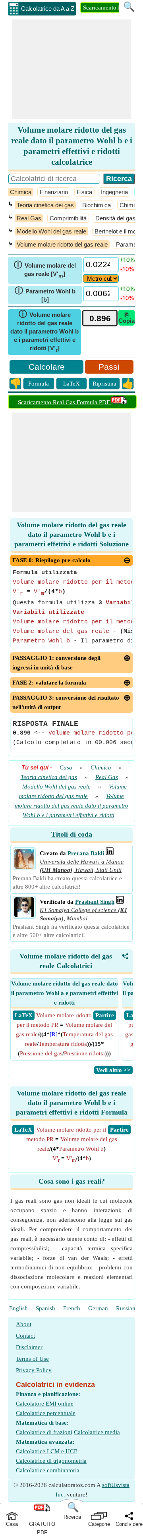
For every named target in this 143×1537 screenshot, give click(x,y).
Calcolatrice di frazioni (44, 1432)
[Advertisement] (71, 69)
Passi (109, 366)
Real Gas (29, 218)
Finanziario (54, 192)
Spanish (45, 1308)
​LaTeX (23, 1129)
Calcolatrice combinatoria (47, 1470)
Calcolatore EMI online (44, 1403)
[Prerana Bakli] (24, 867)
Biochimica (96, 205)
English (18, 1308)
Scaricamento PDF (106, 7)
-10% (127, 269)
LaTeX (71, 383)
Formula (38, 383)
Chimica (20, 192)
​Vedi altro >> (113, 1070)
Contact (25, 1336)
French (71, 1308)
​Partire (119, 1129)
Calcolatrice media (97, 1432)
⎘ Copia (126, 317)
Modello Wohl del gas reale (51, 231)
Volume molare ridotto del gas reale (62, 244)
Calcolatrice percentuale (45, 1413)
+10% (127, 259)
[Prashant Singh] (24, 915)
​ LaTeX (24, 1015)
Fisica (84, 192)
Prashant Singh (94, 902)
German (98, 1308)
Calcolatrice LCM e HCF (46, 1451)
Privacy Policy (34, 1370)
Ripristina (104, 383)
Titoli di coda (71, 834)
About (23, 1324)
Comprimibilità (68, 218)
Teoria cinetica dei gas (45, 205)
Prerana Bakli (86, 853)
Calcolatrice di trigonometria (51, 1461)
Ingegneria (114, 192)
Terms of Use (32, 1359)
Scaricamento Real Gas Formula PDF (64, 402)
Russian (125, 1308)
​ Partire (104, 1015)
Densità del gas (115, 218)
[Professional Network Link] (110, 853)
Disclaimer (29, 1347)
